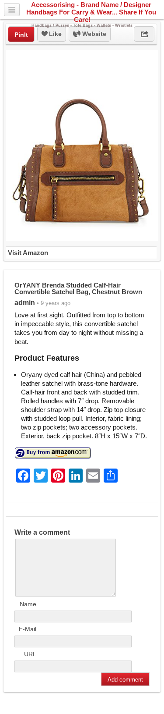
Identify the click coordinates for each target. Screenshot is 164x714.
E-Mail (27, 628)
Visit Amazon (28, 252)
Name (28, 603)
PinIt (21, 34)
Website (93, 33)
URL (30, 653)
